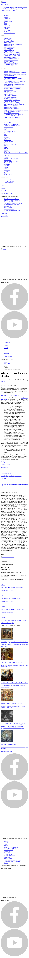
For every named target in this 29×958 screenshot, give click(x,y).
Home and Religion (9, 61)
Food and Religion (8, 40)
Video (2, 185)
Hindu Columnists (8, 85)
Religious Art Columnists (10, 107)
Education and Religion (10, 57)
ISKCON (6, 145)
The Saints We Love (9, 209)
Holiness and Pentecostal (10, 144)
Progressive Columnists (10, 101)
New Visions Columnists (10, 95)
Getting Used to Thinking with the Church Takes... (14, 620)
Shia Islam (6, 165)
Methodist (6, 151)
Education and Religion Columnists (13, 78)
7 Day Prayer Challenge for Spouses (13, 203)
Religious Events (8, 45)
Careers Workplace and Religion (12, 55)
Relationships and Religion (11, 63)
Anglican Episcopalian (9, 132)
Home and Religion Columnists (12, 88)
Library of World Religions (11, 124)
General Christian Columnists (11, 82)
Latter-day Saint (16, 9)
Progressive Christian (9, 10)
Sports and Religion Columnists (12, 111)
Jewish (10, 9)
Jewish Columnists (8, 90)
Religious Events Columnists (11, 108)
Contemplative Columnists (10, 77)
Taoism (6, 171)
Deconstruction (8, 356)
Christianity (7, 138)
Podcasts (6, 128)
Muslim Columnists (9, 94)
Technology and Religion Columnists (13, 114)
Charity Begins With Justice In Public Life (11, 662)
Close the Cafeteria (5, 464)
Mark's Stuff (7, 363)
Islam (5, 147)
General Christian (8, 21)
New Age (6, 155)
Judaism (6, 148)
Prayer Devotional (8, 207)
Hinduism (6, 142)
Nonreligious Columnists (10, 97)
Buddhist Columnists (9, 71)
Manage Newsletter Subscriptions (12, 860)
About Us (6, 841)
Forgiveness (7, 342)
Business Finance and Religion (12, 54)
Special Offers (4, 4)
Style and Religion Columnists (11, 113)
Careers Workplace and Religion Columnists (15, 74)
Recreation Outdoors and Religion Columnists (15, 103)
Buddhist (3, 7)
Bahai (5, 134)
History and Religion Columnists (12, 87)
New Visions (7, 30)
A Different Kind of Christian (11, 204)
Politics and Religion (9, 50)
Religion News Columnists (11, 105)
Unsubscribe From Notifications (12, 861)
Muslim (22, 9)
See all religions (8, 174)
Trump (5, 350)
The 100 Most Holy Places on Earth (13, 125)
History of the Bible (9, 201)
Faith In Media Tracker (6, 193)
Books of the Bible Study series (12, 200)
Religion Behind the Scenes (11, 161)
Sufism (5, 168)
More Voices (7, 27)
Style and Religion (8, 48)
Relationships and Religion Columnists (14, 104)
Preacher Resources (9, 181)
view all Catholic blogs (6, 751)
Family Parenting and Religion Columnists (14, 81)
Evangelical (20, 7)
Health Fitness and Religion (11, 60)
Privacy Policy (7, 853)
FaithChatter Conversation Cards (12, 210)
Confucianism (7, 140)
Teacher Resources (8, 182)
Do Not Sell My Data (9, 855)
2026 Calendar (7, 122)
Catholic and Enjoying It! (7, 590)
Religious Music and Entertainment (13, 44)
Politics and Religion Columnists (12, 100)
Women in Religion (9, 51)
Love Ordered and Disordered (8, 744)
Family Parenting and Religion (11, 58)
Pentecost (6, 353)
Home (5, 362)
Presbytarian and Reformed (11, 158)
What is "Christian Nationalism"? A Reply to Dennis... (14, 723)
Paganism (6, 157)
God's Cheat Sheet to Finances (11, 199)
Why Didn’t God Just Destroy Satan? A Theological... (14, 683)
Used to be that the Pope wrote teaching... (11, 598)
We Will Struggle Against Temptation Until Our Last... (14, 642)
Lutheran (6, 150)
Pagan (5, 31)
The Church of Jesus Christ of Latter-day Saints (16, 153)
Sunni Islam (7, 170)
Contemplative (13, 7)
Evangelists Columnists (10, 79)
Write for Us (7, 851)
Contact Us (7, 857)
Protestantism (7, 160)
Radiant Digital (8, 858)
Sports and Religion (9, 41)
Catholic (7, 7)
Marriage (6, 345)
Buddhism (6, 137)
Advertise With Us (8, 850)
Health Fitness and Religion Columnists (14, 84)
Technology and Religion (10, 64)
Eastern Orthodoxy (9, 141)
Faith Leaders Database (10, 131)
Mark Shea (3, 381)
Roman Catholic (8, 162)
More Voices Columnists (10, 91)
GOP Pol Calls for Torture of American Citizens (13, 609)
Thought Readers (5, 190)
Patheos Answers (8, 127)
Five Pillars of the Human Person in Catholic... (12, 703)
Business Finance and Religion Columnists (15, 72)
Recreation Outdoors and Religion (12, 52)
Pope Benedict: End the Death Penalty (10, 395)
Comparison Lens (8, 179)
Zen (5, 173)
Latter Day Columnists (9, 92)
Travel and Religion (9, 65)
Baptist (5, 135)
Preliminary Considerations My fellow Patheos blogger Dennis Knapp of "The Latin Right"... (12, 727)
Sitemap (6, 863)
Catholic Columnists (9, 75)
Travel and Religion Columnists (12, 115)
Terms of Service (8, 854)
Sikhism (6, 167)
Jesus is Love (7, 206)
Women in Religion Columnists (12, 117)
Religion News (8, 38)
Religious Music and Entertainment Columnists (16, 110)
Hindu (6, 9)
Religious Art (7, 42)
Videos (5, 130)
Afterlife (6, 348)
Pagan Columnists (8, 98)
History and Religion (9, 47)
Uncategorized (4, 462)
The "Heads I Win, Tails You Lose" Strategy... (12, 587)
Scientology (7, 164)
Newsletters (4, 213)
